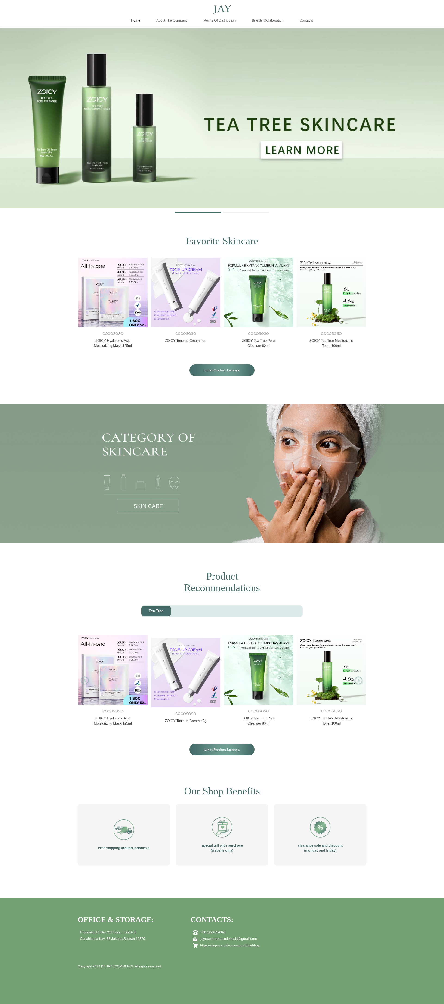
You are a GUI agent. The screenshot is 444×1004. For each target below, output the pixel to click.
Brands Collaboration (267, 20)
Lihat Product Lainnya (222, 370)
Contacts (306, 20)
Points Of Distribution (220, 20)
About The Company (172, 20)
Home (135, 20)
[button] (85, 681)
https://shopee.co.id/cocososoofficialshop (230, 945)
